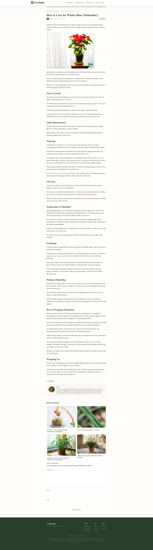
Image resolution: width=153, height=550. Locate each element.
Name (48, 490)
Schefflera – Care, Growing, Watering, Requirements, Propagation (58, 459)
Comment (50, 469)
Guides (97, 2)
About (95, 526)
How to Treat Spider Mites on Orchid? (88, 430)
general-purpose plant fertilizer (62, 256)
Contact (96, 528)
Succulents (89, 2)
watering (68, 145)
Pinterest (104, 526)
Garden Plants (79, 2)
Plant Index (49, 11)
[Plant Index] (38, 2)
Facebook (104, 528)
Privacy (96, 530)
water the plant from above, (60, 173)
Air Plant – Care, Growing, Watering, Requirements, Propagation (57, 430)
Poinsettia (87, 25)
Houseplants (69, 2)
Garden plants (87, 528)
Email (48, 500)
